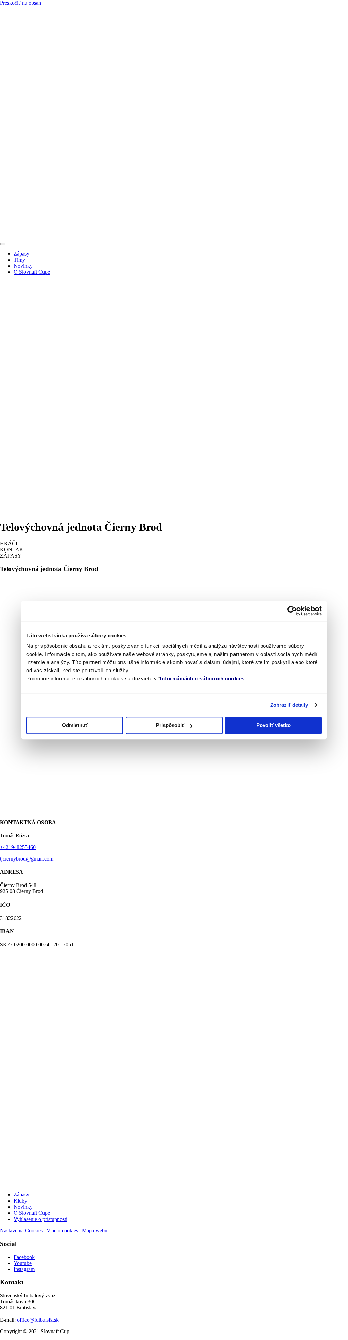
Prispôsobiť (170, 725)
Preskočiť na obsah (20, 3)
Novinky (23, 266)
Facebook (24, 1257)
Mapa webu (94, 1230)
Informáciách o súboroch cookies (202, 678)
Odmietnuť (75, 725)
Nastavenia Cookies (21, 1230)
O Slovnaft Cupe (32, 272)
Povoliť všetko (273, 725)
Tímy (19, 260)
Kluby (20, 1201)
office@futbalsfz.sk (38, 1320)
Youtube (23, 1263)
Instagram (24, 1269)
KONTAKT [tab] (13, 549)
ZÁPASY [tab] (10, 556)
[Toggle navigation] (2, 244)
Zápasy (21, 254)
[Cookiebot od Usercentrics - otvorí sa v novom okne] (292, 611)
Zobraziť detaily (289, 705)
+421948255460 (18, 847)
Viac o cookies (62, 1230)
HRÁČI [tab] (8, 543)
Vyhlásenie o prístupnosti (40, 1219)
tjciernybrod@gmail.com (26, 859)
